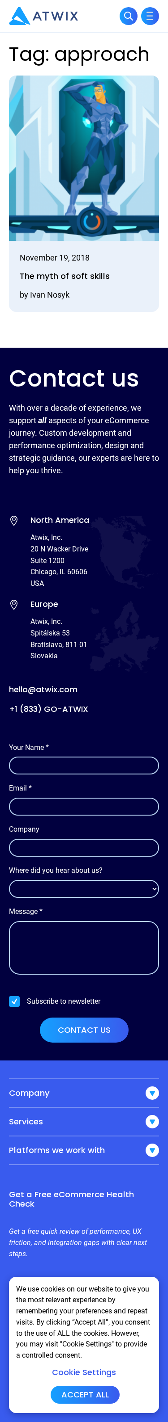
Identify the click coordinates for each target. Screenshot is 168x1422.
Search (129, 16)
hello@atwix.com (43, 689)
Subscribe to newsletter (63, 1001)
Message (26, 911)
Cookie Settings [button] (84, 1372)
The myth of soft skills (65, 276)
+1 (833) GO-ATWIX (48, 709)
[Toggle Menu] (150, 16)
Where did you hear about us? (56, 870)
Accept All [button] (85, 1394)
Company (24, 829)
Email (20, 788)
